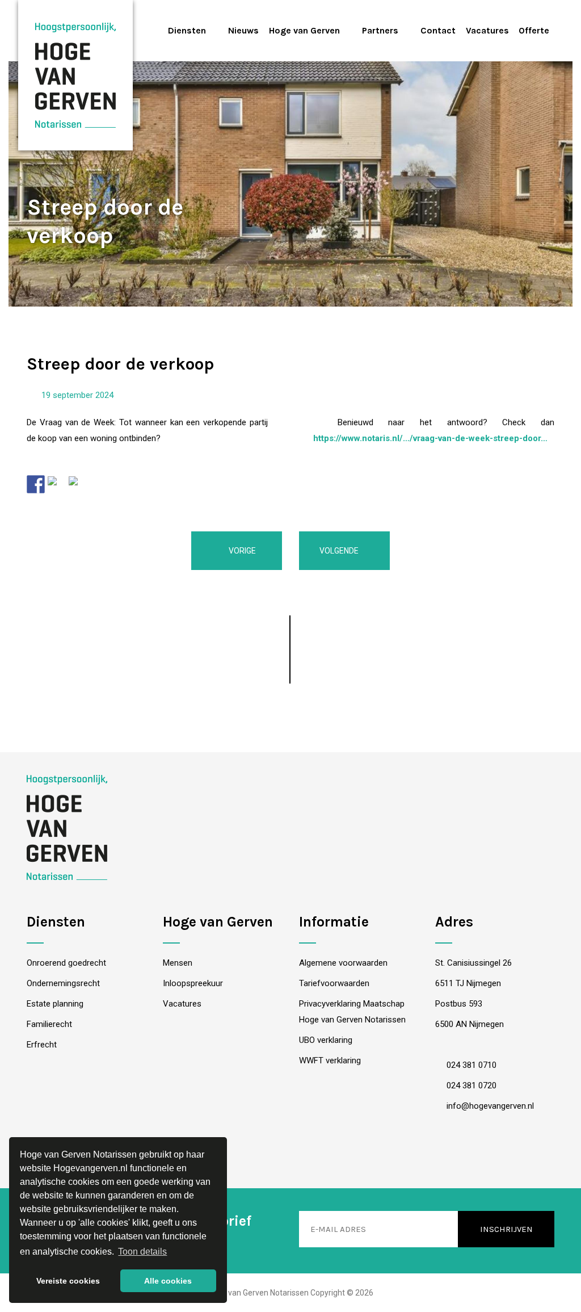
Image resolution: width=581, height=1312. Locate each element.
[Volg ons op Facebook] (255, 1155)
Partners (380, 30)
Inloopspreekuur (193, 983)
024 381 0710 (470, 1065)
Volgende (339, 550)
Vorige (241, 550)
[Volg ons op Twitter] (326, 1155)
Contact (438, 30)
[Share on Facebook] (36, 484)
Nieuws (243, 30)
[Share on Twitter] (57, 485)
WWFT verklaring (330, 1060)
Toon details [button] (142, 1251)
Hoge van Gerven (304, 30)
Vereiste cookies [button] (68, 1280)
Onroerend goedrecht (66, 963)
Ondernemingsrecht (63, 983)
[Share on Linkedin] (78, 485)
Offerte (534, 30)
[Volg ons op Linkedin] (290, 1155)
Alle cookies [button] (168, 1280)
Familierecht (49, 1024)
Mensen (177, 963)
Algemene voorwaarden (343, 963)
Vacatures (487, 30)
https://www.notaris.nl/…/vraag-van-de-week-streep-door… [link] (430, 438)
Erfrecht (42, 1044)
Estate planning (55, 1004)
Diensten (187, 30)
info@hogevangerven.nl (489, 1106)
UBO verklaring (325, 1040)
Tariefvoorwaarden (334, 983)
